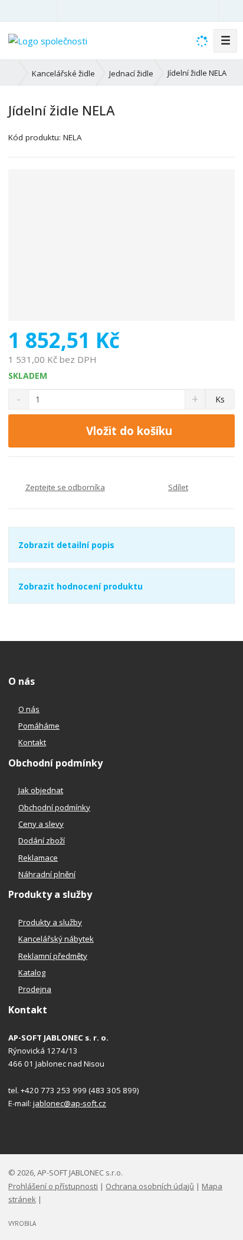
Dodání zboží (41, 840)
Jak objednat (40, 790)
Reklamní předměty (52, 956)
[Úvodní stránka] (47, 40)
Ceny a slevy (41, 824)
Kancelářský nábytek (56, 938)
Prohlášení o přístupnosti (53, 1186)
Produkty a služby (50, 922)
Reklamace (38, 857)
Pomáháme (39, 725)
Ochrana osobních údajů (150, 1186)
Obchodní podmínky (54, 807)
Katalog (31, 972)
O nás (29, 709)
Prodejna (34, 989)
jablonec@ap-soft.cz (69, 1103)
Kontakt (32, 742)
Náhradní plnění (46, 874)
